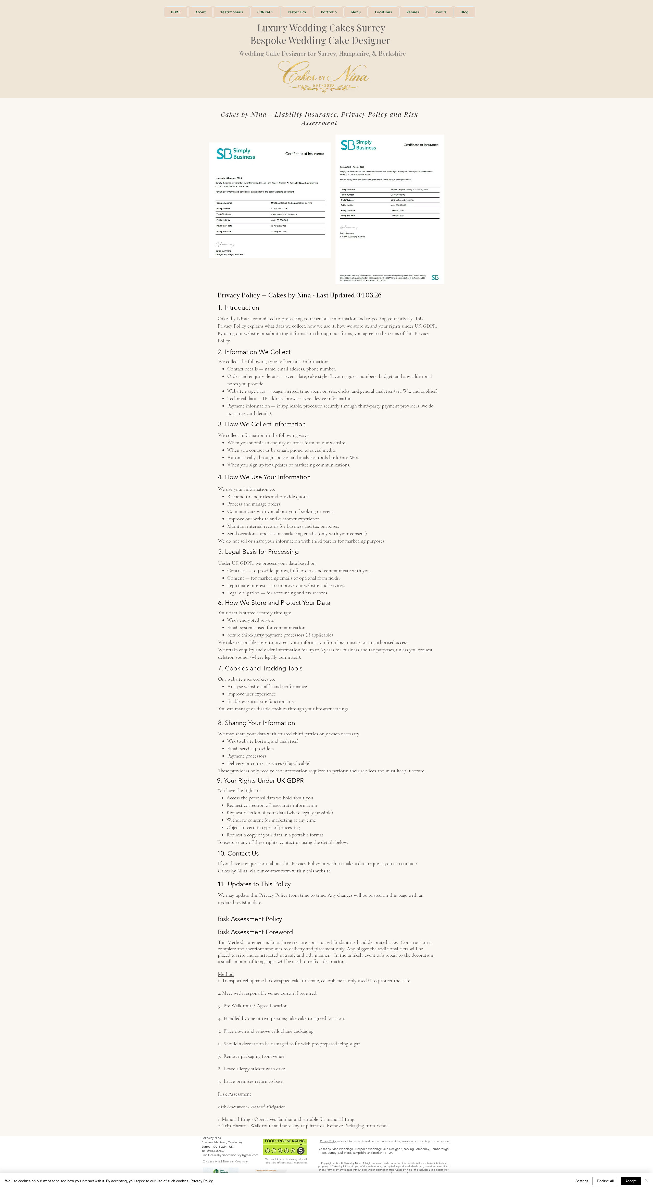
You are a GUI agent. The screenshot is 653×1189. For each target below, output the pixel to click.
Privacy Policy (328, 1141)
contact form (278, 871)
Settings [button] (581, 1180)
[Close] (647, 1181)
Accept (630, 1180)
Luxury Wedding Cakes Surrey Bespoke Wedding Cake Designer (322, 33)
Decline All (605, 1180)
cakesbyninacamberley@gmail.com (234, 1155)
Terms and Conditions (235, 1161)
